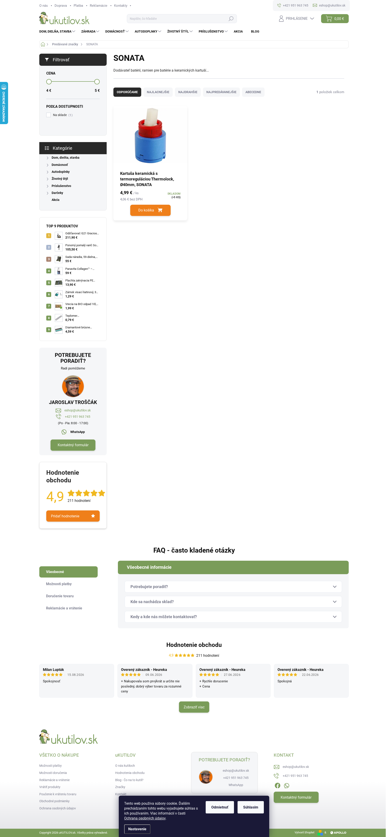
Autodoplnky (61, 172)
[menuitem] (57, 31)
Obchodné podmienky (54, 801)
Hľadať (230, 19)
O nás (43, 6)
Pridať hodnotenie (65, 516)
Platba (78, 6)
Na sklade (62, 115)
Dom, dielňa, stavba (65, 157)
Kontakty (120, 6)
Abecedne (253, 92)
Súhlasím (250, 807)
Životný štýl (60, 178)
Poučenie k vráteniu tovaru (57, 794)
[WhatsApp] (286, 785)
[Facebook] (277, 785)
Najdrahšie (187, 92)
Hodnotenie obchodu (194, 644)
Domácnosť (60, 165)
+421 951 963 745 (77, 416)
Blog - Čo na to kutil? (129, 780)
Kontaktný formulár (73, 445)
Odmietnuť (219, 807)
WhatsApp (77, 432)
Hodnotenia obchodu (130, 773)
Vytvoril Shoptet (304, 832)
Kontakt (120, 794)
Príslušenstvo (61, 186)
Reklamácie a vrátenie (54, 780)
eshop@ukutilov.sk (77, 410)
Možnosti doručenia (53, 773)
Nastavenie (137, 829)
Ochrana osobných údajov (144, 818)
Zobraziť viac (194, 707)
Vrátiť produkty (49, 787)
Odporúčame (127, 92)
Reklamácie (98, 6)
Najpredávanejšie (221, 92)
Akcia (56, 200)
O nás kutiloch (125, 765)
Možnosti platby (50, 765)
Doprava (61, 6)
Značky (120, 787)
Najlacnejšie (158, 92)
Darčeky (57, 193)
